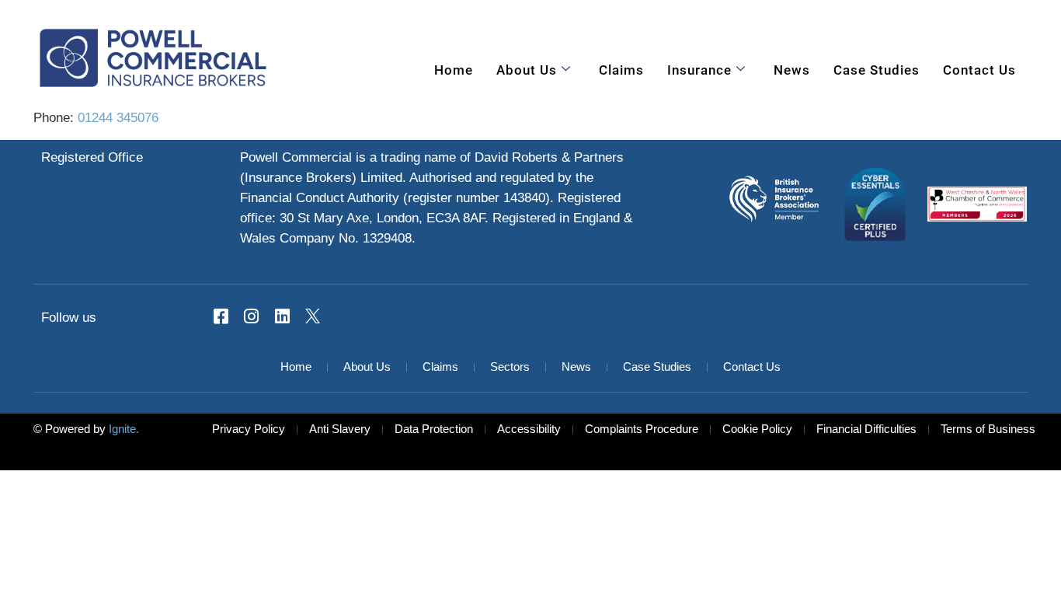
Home (453, 70)
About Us (526, 70)
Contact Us (979, 70)
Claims (621, 70)
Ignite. (122, 430)
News (792, 70)
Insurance (699, 70)
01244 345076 (118, 118)
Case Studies (876, 70)
